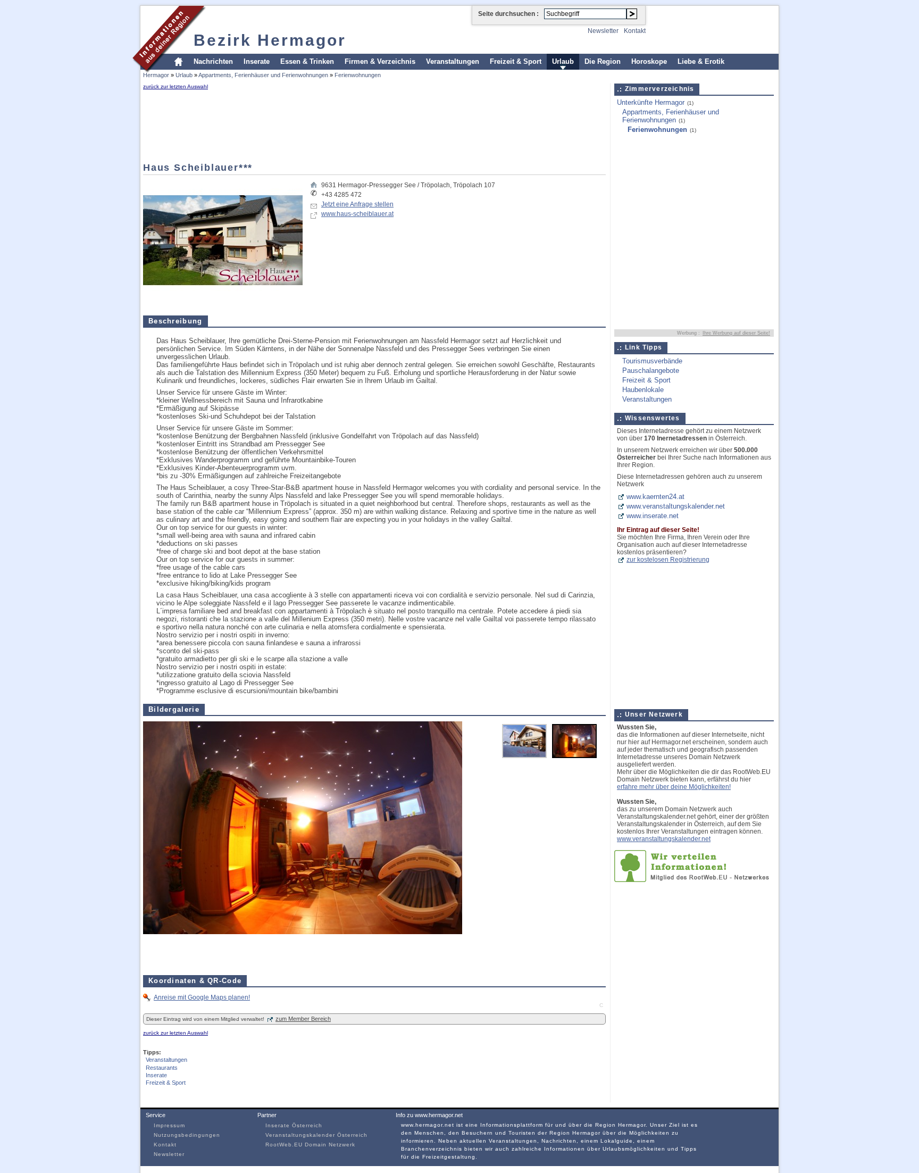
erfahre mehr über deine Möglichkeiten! (674, 787)
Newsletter (603, 31)
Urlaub (563, 61)
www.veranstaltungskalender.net (675, 506)
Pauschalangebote (650, 371)
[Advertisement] (175, 126)
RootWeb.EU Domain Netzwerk (310, 1144)
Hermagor (156, 75)
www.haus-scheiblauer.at (357, 214)
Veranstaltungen (452, 61)
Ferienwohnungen (358, 75)
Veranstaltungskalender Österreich (316, 1135)
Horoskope (649, 61)
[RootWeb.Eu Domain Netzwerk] (694, 880)
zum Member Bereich (303, 1019)
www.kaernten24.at (655, 497)
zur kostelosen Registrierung (667, 559)
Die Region (602, 61)
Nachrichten (213, 61)
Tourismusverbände (652, 361)
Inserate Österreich (293, 1125)
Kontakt (635, 31)
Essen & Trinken (307, 61)
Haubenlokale (643, 390)
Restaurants (162, 1067)
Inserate (257, 61)
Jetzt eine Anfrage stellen (357, 204)
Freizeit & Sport (515, 61)
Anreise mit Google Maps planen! (202, 997)
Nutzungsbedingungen (187, 1135)
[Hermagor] (169, 71)
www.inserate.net (652, 516)
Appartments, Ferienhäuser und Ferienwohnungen (263, 75)
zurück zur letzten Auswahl (175, 86)
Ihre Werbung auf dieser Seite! (736, 333)
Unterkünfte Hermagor (650, 102)
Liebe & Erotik (701, 61)
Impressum (169, 1125)
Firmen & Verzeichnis (380, 61)
